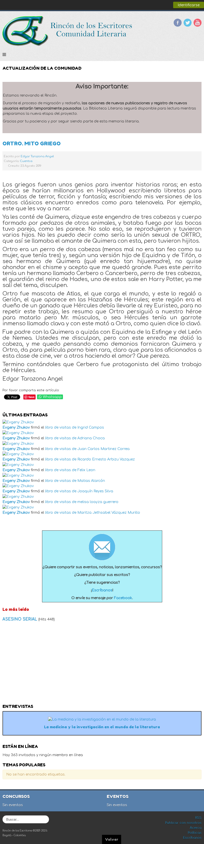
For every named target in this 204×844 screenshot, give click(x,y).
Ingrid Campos (90, 427)
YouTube (198, 23)
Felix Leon (86, 470)
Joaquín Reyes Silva (95, 491)
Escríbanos (102, 590)
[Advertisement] (102, 664)
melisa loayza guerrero (97, 502)
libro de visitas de (60, 427)
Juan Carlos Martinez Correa (103, 449)
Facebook (178, 23)
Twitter (188, 23)
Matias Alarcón (91, 481)
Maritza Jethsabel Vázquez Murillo (108, 512)
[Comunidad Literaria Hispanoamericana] (67, 31)
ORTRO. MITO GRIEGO (31, 143)
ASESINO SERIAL (20, 619)
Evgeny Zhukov (16, 427)
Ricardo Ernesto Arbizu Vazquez (106, 459)
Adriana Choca (91, 438)
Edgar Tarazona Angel (37, 156)
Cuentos (26, 161)
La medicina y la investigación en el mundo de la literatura (102, 727)
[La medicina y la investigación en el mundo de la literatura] (102, 719)
